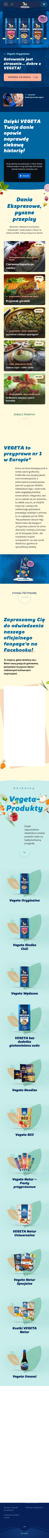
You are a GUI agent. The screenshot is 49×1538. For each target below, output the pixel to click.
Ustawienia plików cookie (11, 1516)
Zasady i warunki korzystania (11, 1509)
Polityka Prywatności (34, 1507)
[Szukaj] (12, 4)
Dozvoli (26, 176)
